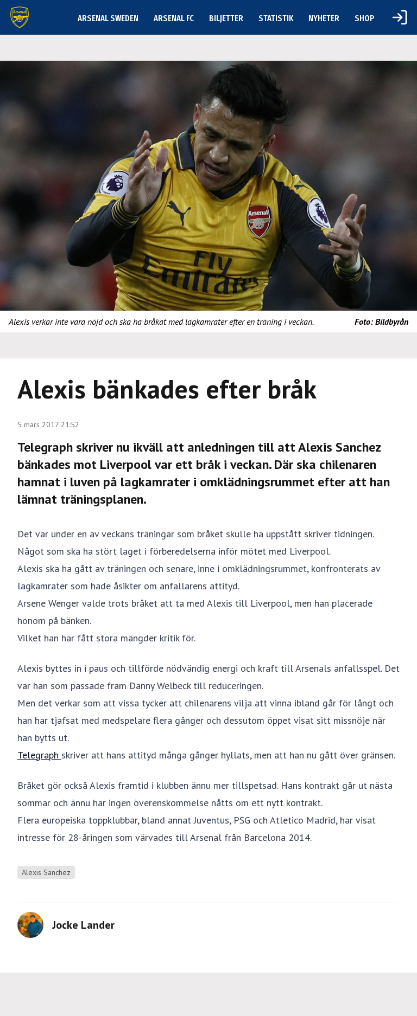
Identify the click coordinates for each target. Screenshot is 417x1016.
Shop (365, 18)
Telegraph (39, 755)
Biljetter (226, 18)
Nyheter (323, 18)
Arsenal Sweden (108, 18)
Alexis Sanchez (46, 872)
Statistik (275, 18)
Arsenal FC (174, 18)
